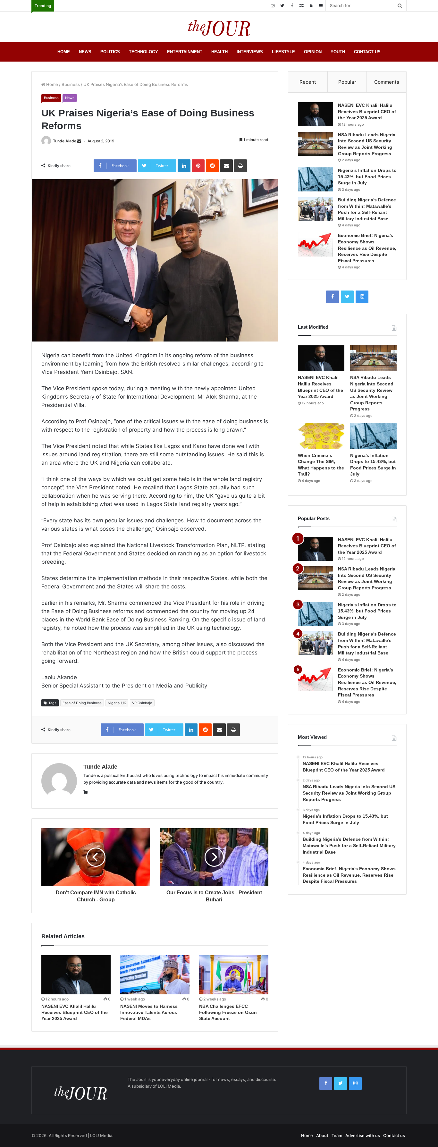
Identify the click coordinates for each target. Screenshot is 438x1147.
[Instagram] (272, 5)
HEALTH (219, 51)
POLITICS (110, 51)
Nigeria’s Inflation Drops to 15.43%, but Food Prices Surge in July (367, 176)
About (322, 1135)
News (69, 98)
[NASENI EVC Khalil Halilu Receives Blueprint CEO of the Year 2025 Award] (76, 974)
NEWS (85, 51)
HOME (63, 51)
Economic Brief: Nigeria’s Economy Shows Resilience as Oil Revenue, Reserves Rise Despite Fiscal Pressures (367, 248)
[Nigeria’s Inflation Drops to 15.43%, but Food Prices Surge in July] (315, 179)
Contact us (394, 1135)
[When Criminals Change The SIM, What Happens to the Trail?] (321, 436)
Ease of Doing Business (82, 703)
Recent (307, 82)
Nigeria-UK (117, 703)
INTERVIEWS (250, 51)
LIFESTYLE (283, 51)
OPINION (313, 51)
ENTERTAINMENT (184, 51)
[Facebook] (292, 5)
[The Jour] (219, 27)
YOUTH (338, 51)
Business (71, 84)
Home (51, 84)
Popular (347, 82)
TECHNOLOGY (143, 51)
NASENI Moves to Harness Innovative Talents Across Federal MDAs (149, 1012)
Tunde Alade (64, 141)
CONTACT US (367, 51)
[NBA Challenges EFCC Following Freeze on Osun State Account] (233, 974)
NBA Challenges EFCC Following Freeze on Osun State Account (228, 1012)
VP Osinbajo (142, 703)
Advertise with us (362, 1135)
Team (337, 1135)
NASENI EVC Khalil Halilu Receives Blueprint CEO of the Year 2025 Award (74, 1012)
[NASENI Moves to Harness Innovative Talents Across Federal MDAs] (155, 974)
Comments (386, 82)
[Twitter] (282, 5)
